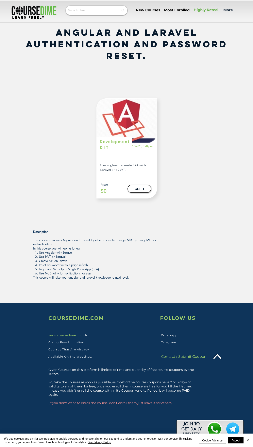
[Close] (248, 440)
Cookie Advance (212, 440)
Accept (236, 440)
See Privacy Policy (99, 442)
